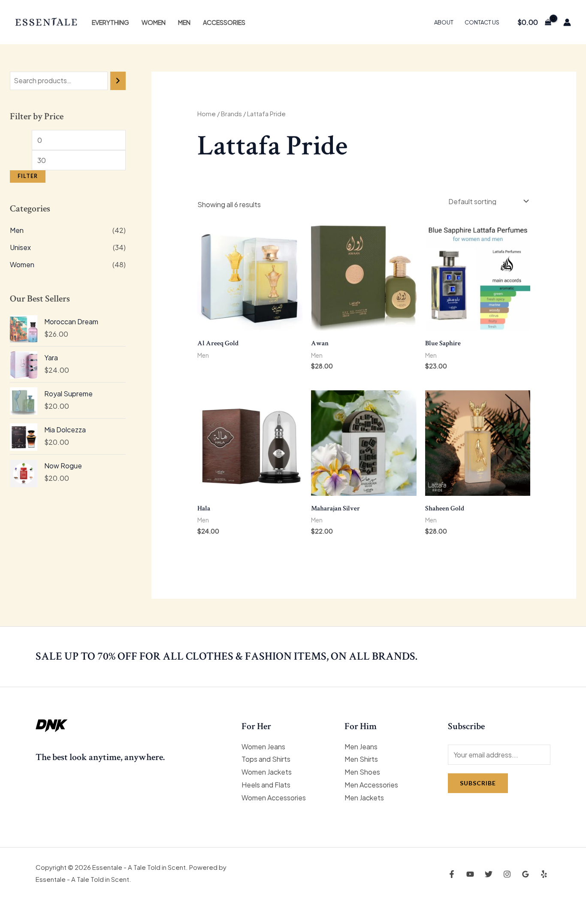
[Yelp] (544, 874)
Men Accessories (371, 784)
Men (184, 22)
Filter (28, 176)
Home (206, 114)
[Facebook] (452, 874)
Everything (110, 22)
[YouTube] (470, 874)
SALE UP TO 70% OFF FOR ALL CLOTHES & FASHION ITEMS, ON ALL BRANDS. (226, 656)
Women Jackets (267, 771)
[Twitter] (488, 874)
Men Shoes (362, 771)
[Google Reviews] (525, 874)
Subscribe (478, 783)
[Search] (118, 81)
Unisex (20, 247)
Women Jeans (263, 746)
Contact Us (482, 22)
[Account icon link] (567, 22)
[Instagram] (507, 874)
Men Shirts (361, 758)
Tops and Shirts (266, 758)
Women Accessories (274, 797)
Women (154, 22)
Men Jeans (361, 746)
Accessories (224, 22)
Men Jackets (364, 797)
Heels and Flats (266, 784)
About (443, 22)
